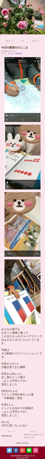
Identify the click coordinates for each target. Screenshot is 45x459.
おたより (11, 53)
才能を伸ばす (19, 53)
